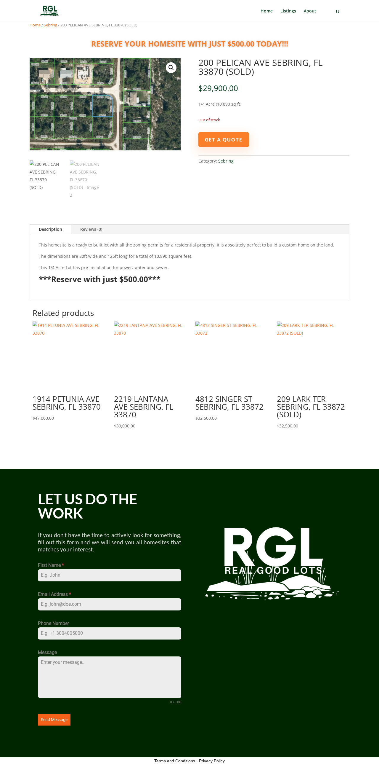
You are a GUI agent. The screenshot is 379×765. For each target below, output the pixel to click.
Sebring (50, 25)
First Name (51, 565)
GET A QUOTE (224, 139)
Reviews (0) (91, 229)
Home (267, 11)
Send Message (54, 719)
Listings (288, 11)
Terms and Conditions (174, 760)
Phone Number (53, 623)
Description (50, 229)
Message (47, 652)
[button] (171, 67)
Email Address (54, 594)
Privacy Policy (212, 760)
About (310, 11)
